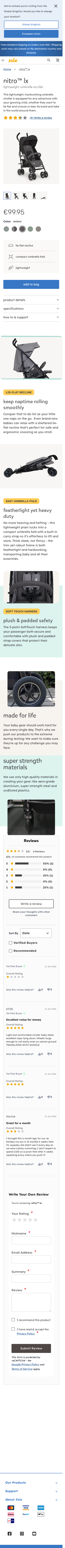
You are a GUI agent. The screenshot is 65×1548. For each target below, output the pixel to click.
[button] (55, 6)
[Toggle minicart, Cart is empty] (57, 60)
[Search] (49, 60)
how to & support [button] (15, 317)
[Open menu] (3, 60)
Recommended (25, 951)
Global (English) (31, 24)
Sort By (13, 933)
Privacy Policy (26, 1333)
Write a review (31, 904)
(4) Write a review (41, 117)
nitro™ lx (24, 69)
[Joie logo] (13, 60)
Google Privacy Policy (25, 1364)
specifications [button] (13, 308)
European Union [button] (31, 33)
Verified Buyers (25, 943)
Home (7, 69)
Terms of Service (22, 1369)
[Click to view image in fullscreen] (31, 156)
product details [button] (14, 300)
